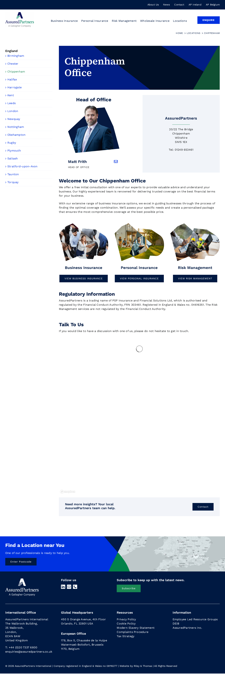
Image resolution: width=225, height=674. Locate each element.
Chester (12, 63)
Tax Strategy (125, 636)
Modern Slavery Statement (136, 627)
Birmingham (15, 55)
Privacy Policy (126, 619)
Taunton (13, 174)
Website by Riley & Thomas (136, 666)
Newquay (13, 119)
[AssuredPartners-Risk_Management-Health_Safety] (195, 224)
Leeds (11, 103)
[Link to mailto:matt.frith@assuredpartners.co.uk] (116, 161)
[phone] (75, 587)
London (12, 111)
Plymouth (14, 150)
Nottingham (15, 127)
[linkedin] (63, 587)
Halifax (12, 79)
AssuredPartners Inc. (187, 627)
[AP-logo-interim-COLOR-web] (19, 13)
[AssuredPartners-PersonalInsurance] (139, 224)
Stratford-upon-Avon (22, 166)
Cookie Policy (126, 623)
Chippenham (16, 71)
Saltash (12, 158)
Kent (10, 95)
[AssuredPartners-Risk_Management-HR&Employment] (83, 224)
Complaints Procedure (132, 632)
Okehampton (16, 134)
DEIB (176, 623)
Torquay (13, 182)
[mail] (69, 587)
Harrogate (14, 87)
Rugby (11, 142)
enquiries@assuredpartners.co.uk (28, 651)
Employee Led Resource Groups (195, 619)
